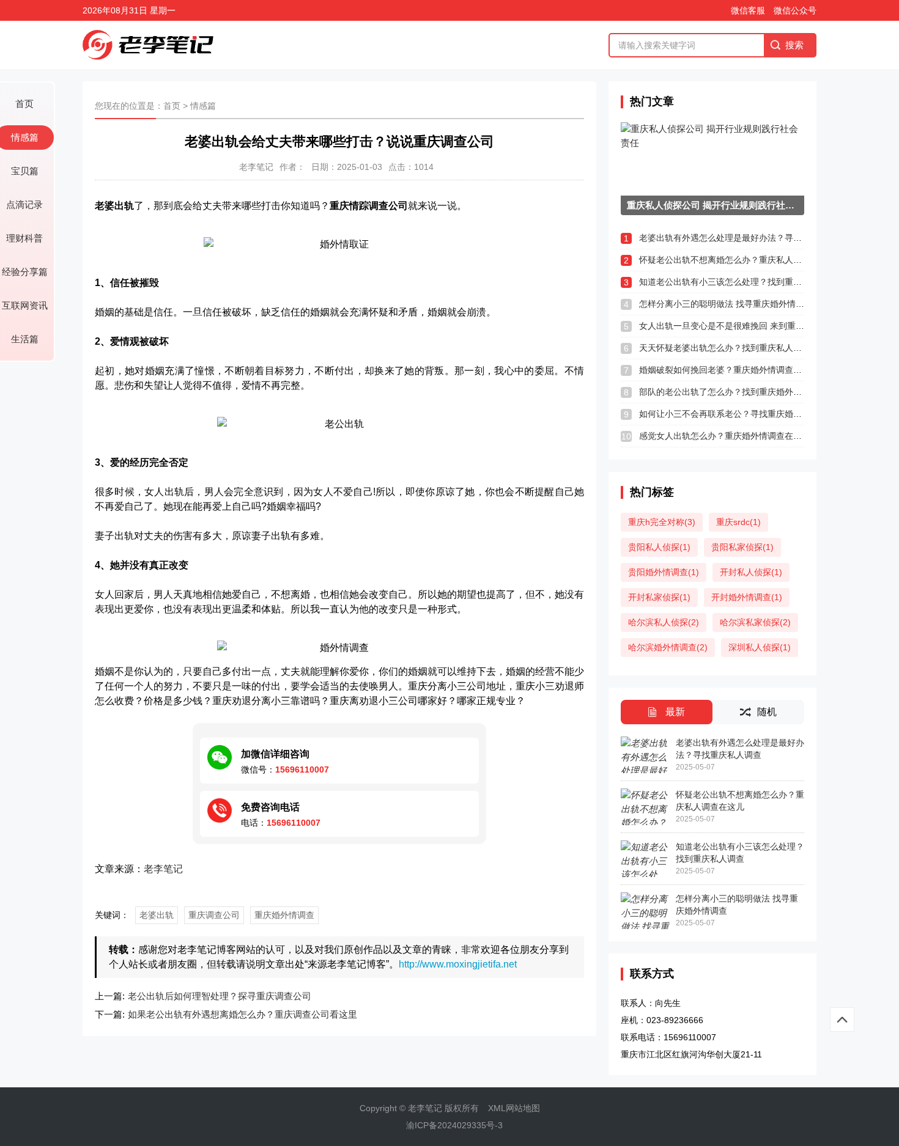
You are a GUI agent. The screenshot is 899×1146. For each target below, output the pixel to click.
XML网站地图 (514, 1108)
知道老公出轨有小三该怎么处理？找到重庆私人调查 (737, 282)
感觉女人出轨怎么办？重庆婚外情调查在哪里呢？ (733, 436)
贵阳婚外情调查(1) (663, 572)
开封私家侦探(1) (659, 597)
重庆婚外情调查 (284, 915)
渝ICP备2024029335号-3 (454, 1125)
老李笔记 (163, 869)
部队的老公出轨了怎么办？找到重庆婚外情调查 (729, 392)
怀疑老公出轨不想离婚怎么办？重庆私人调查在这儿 (737, 260)
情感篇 (203, 106)
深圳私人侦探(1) (759, 647)
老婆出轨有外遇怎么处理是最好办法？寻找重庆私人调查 (746, 238)
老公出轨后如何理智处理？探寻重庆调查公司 (219, 996)
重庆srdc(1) (738, 522)
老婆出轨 (156, 915)
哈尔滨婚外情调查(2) (668, 647)
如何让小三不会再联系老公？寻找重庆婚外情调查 (733, 414)
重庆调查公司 (214, 915)
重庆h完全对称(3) (661, 522)
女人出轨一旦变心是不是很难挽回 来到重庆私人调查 (738, 326)
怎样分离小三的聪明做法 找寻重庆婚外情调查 (726, 304)
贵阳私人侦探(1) (659, 547)
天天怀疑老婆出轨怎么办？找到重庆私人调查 (724, 348)
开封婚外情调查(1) (746, 597)
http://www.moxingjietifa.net (458, 964)
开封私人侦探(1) (751, 572)
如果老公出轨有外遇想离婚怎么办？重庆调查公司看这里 (242, 1014)
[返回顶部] (842, 1019)
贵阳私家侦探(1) (742, 547)
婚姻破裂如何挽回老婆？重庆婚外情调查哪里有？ (733, 370)
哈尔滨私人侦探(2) (663, 622)
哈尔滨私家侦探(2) (755, 622)
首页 (171, 106)
